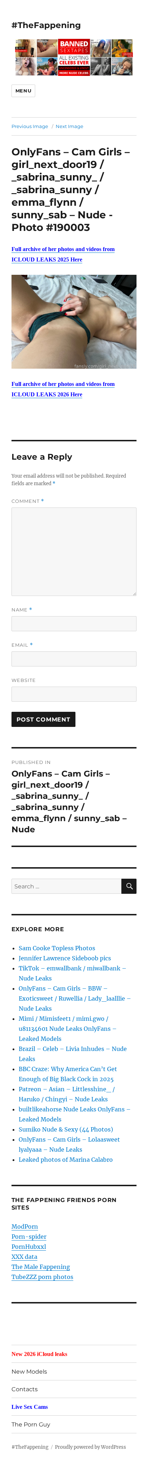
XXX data (24, 1256)
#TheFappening (46, 25)
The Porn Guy (30, 1424)
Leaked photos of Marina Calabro (66, 1159)
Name (21, 610)
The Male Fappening (40, 1266)
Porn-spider (28, 1236)
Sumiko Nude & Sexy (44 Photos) (66, 1129)
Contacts (24, 1389)
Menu (23, 91)
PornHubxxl (28, 1246)
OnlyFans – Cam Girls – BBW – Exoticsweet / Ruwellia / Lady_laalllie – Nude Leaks (75, 998)
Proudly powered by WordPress (90, 1447)
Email (22, 645)
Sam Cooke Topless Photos (57, 948)
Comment (27, 501)
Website (23, 680)
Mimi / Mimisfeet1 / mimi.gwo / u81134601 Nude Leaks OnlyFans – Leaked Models (68, 1028)
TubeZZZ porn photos (42, 1276)
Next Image (69, 126)
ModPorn (24, 1226)
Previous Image (29, 126)
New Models (29, 1371)
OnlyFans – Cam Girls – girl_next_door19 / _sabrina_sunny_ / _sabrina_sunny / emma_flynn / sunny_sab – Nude (70, 183)
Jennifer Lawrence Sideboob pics (65, 958)
